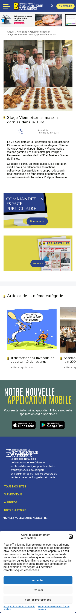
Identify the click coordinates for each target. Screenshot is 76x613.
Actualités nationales (40, 32)
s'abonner (65, 6)
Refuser (38, 590)
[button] (70, 536)
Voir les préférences (38, 599)
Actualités (22, 32)
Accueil (10, 32)
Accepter (38, 580)
